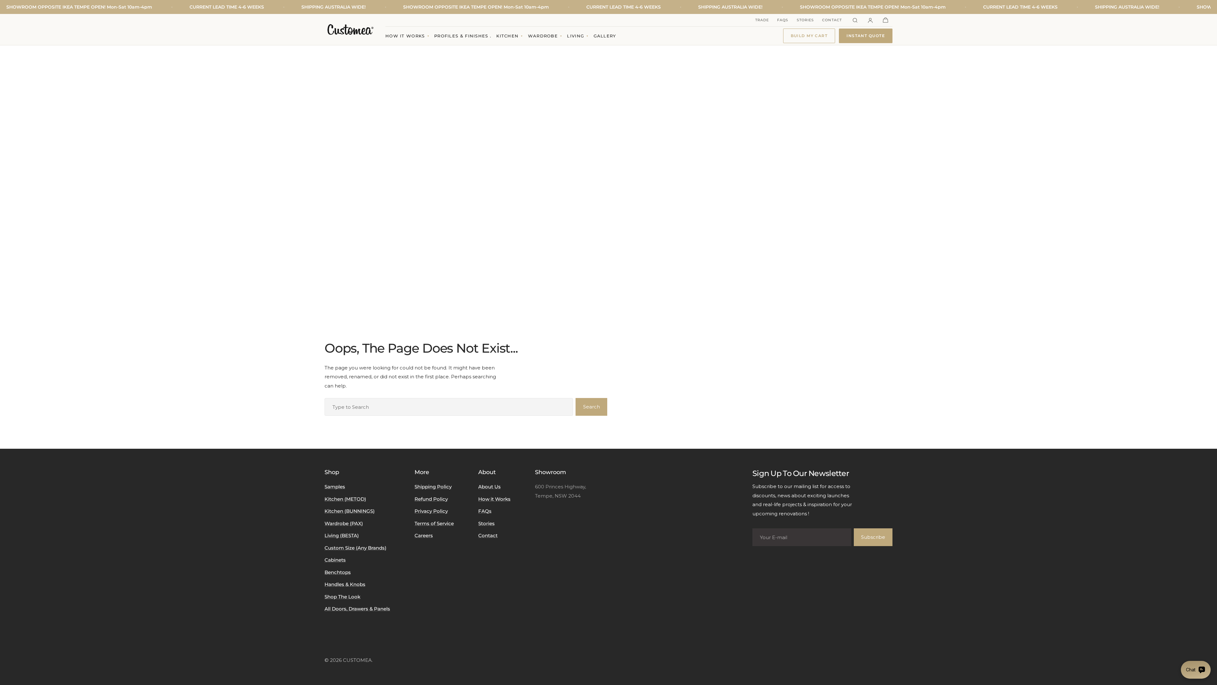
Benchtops (338, 572)
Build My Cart (809, 35)
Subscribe (873, 537)
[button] (885, 20)
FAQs (782, 20)
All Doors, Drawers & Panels (357, 609)
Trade (762, 20)
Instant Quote (866, 35)
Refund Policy (431, 499)
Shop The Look (342, 597)
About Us (489, 487)
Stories (805, 20)
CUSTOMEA (357, 660)
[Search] (855, 20)
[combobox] (449, 407)
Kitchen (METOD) (345, 499)
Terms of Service (434, 523)
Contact (832, 20)
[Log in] (870, 20)
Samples (335, 487)
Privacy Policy (431, 511)
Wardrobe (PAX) (344, 523)
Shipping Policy (433, 487)
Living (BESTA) (342, 535)
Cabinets (335, 560)
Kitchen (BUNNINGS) (350, 511)
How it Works (494, 499)
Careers (424, 535)
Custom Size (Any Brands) (355, 548)
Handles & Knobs (345, 584)
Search (591, 407)
